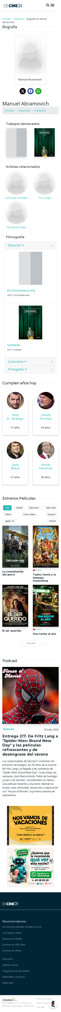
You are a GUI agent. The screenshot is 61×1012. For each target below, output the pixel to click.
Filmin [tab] (8, 514)
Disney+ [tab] (52, 514)
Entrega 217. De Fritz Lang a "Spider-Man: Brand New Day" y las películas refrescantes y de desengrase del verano (30, 745)
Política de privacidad (44, 1003)
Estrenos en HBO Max (13, 944)
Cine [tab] (7, 507)
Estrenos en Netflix (12, 938)
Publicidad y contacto (13, 976)
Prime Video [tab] (29, 514)
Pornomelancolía (21, 290)
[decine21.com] (10, 903)
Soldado (13, 345)
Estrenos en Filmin (11, 950)
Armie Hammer (46, 466)
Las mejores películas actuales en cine (21, 926)
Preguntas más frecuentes (16, 970)
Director (10, 110)
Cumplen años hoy (19, 383)
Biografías (19, 18)
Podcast (8, 729)
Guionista (24, 110)
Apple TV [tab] (9, 520)
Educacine (7, 958)
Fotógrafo (40, 110)
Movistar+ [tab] (34, 507)
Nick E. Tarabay (15, 416)
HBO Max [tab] (51, 507)
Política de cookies (43, 999)
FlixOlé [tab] (52, 520)
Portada (6, 18)
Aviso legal (40, 1007)
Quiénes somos (10, 964)
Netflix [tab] (19, 507)
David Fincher (46, 416)
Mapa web (7, 982)
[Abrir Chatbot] (52, 1003)
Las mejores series (12, 932)
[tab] (30, 245)
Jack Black (15, 466)
